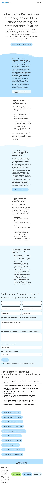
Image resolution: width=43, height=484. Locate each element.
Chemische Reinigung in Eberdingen (11, 412)
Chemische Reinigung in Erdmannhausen (12, 426)
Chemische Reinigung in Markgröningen (12, 454)
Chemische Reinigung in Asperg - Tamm (12, 421)
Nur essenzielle (27, 474)
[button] (21, 382)
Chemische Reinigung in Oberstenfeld (12, 440)
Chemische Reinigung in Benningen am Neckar (14, 431)
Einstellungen (37, 474)
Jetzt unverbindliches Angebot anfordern (21, 44)
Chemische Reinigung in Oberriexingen (12, 417)
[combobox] (21, 347)
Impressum (5, 482)
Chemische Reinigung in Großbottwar (11, 435)
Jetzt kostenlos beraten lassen (20, 189)
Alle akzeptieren (16, 474)
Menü (38, 2)
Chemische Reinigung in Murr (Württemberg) (13, 449)
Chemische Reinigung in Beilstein (11, 445)
